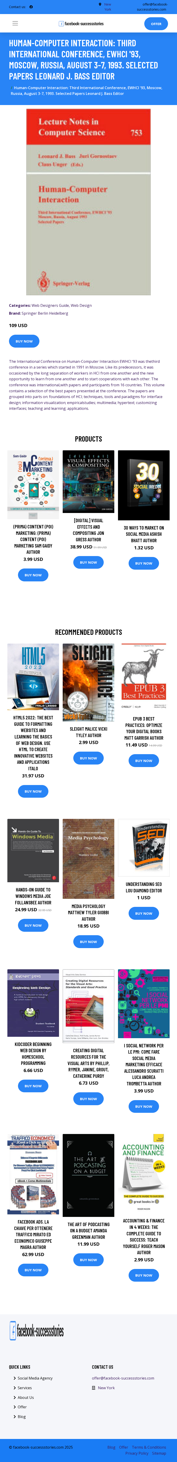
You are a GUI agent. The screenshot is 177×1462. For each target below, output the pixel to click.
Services (25, 1387)
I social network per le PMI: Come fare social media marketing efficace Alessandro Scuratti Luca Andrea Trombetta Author (144, 1065)
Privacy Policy (136, 1453)
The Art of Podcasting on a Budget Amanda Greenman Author (89, 1230)
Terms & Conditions (149, 1447)
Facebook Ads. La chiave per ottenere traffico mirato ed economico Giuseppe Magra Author (33, 1234)
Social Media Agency (35, 1378)
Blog (22, 1416)
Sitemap (159, 1453)
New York (106, 1387)
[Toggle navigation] (15, 23)
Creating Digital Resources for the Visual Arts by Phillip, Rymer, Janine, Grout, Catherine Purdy (88, 1062)
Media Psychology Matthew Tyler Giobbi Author (88, 912)
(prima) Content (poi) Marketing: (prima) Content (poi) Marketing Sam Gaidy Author (33, 539)
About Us (26, 1397)
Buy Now (24, 341)
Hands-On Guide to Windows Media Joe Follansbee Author (33, 896)
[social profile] (31, 7)
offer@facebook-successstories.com (123, 1378)
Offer (156, 23)
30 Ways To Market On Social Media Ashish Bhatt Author (144, 534)
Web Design (81, 305)
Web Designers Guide (50, 305)
